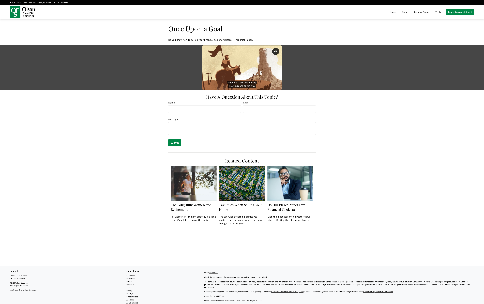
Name (171, 102)
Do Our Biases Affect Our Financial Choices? (286, 207)
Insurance (130, 284)
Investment (131, 278)
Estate (129, 281)
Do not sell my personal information (378, 291)
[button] (393, 12)
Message (173, 119)
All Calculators (132, 303)
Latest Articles (132, 297)
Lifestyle (129, 294)
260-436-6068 (62, 2)
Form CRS (213, 272)
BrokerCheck (262, 277)
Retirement (130, 275)
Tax (127, 287)
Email (246, 102)
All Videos (130, 300)
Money (129, 291)
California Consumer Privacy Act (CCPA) (287, 291)
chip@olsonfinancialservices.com (23, 290)
